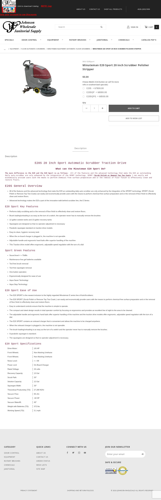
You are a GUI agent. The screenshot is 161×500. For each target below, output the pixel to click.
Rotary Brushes (77, 40)
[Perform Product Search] (101, 27)
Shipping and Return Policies (80, 490)
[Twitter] (74, 454)
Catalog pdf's (149, 40)
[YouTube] (86, 454)
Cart (152, 27)
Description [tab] (80, 148)
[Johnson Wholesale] (22, 27)
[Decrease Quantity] (87, 108)
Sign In (134, 27)
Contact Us (94, 9)
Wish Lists (41, 465)
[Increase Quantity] (103, 108)
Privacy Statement (29, 490)
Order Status (43, 461)
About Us (80, 9)
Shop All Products (113, 9)
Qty (84, 103)
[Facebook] (68, 454)
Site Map (40, 469)
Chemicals (124, 40)
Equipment (53, 40)
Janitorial (102, 40)
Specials (9, 40)
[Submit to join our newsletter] (142, 454)
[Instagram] (80, 454)
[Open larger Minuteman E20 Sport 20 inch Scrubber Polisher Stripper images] (40, 79)
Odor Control (29, 40)
